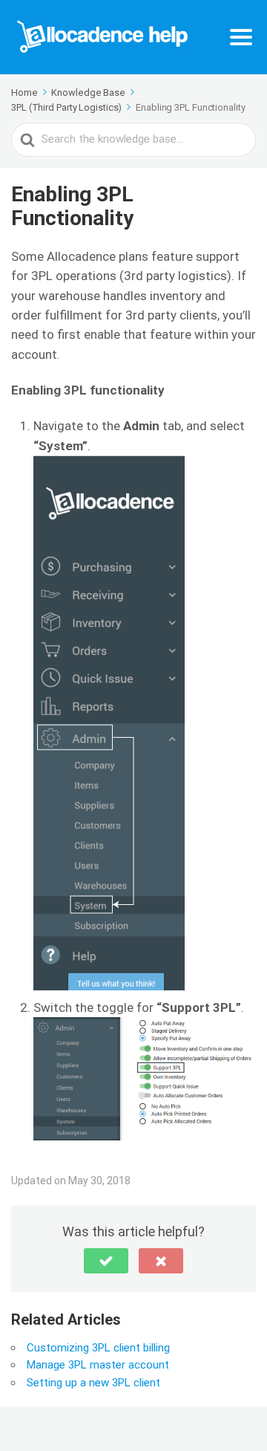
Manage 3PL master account (98, 1365)
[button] (106, 1260)
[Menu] (241, 37)
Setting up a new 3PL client (93, 1382)
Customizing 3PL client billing (98, 1347)
